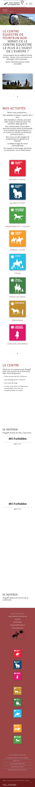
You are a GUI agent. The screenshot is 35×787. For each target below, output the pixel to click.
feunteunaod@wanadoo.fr (17, 625)
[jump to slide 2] (16, 20)
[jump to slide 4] (18, 20)
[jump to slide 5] (20, 20)
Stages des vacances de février (17, 766)
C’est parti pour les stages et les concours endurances (17, 757)
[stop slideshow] (22, 20)
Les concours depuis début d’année (17, 763)
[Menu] (29, 3)
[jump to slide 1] (15, 20)
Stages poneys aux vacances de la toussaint (17, 769)
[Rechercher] (25, 3)
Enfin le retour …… (17, 760)
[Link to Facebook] (31, 782)
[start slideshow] (12, 20)
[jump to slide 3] (17, 20)
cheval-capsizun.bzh (17, 628)
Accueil (5, 10)
